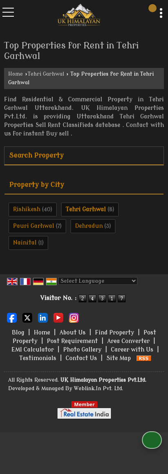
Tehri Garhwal (46, 74)
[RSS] (144, 358)
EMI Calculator (32, 350)
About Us (73, 333)
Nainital (25, 243)
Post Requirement (72, 341)
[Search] (152, 8)
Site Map (118, 358)
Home (15, 74)
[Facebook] (12, 317)
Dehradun (89, 226)
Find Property (114, 333)
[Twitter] (27, 317)
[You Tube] (58, 317)
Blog (18, 333)
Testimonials (37, 358)
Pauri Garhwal (33, 226)
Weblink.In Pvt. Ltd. (98, 388)
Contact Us (81, 358)
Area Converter (128, 341)
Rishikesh (26, 209)
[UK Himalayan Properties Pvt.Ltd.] (79, 16)
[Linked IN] (43, 317)
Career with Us (132, 350)
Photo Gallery (82, 350)
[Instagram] (74, 317)
